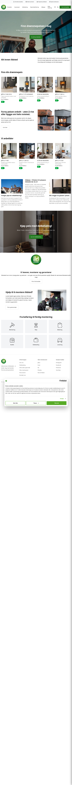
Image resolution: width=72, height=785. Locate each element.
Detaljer (62, 398)
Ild (38, 367)
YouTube (58, 370)
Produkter (9, 7)
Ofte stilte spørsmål (24, 367)
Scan (39, 365)
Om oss (21, 362)
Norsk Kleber (41, 372)
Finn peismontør (12, 307)
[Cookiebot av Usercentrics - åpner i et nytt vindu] (60, 381)
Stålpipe (43, 7)
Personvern (22, 372)
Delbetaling (25, 7)
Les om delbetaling (36, 237)
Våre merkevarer (23, 370)
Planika (40, 370)
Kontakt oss (22, 375)
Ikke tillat (15, 403)
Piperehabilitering (34, 7)
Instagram (59, 362)
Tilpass (35, 403)
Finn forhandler (65, 7)
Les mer (5, 127)
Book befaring (50, 7)
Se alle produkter (36, 37)
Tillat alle (56, 403)
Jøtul (39, 362)
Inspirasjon (17, 7)
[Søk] (58, 7)
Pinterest (58, 367)
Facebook (58, 365)
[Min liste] (55, 7)
